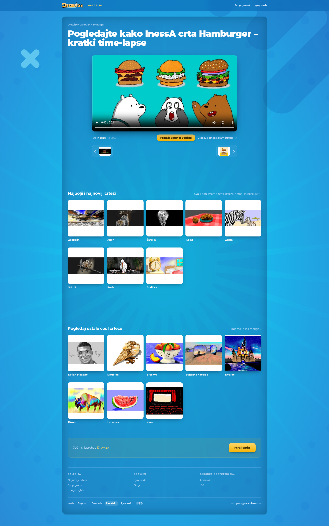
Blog (137, 485)
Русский (126, 503)
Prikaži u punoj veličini (176, 137)
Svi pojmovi (242, 5)
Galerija (84, 24)
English (82, 503)
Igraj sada (261, 5)
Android (205, 479)
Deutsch (97, 503)
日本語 (139, 503)
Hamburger (97, 24)
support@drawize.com (246, 503)
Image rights (76, 490)
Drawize (73, 24)
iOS (202, 485)
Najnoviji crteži (77, 479)
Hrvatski (111, 503)
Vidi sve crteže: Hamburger (215, 137)
